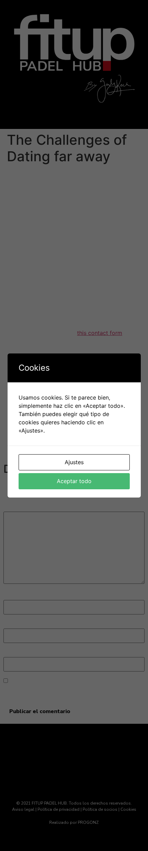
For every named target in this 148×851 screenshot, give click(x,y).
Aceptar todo (74, 481)
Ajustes (74, 462)
